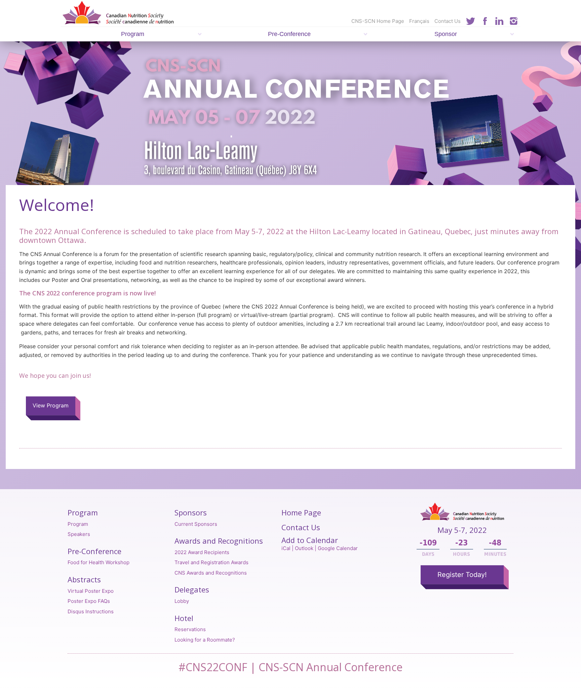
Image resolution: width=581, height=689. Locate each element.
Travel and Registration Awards (211, 562)
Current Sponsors (196, 524)
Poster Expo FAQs (89, 601)
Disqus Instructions (91, 611)
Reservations (190, 629)
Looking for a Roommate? (205, 640)
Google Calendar (338, 548)
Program (132, 34)
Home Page (301, 512)
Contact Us (447, 21)
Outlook (304, 548)
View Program (51, 405)
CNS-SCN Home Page (377, 21)
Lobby (182, 601)
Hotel (184, 618)
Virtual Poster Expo (91, 591)
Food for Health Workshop (98, 562)
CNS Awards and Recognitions (211, 573)
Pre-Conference (289, 34)
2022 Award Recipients (202, 552)
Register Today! (462, 575)
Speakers (79, 534)
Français (419, 21)
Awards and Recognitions (219, 541)
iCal (285, 548)
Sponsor (445, 34)
